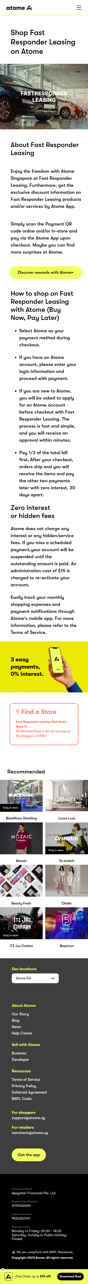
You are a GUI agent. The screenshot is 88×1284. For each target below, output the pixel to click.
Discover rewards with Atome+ (46, 272)
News (16, 1027)
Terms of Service (26, 1079)
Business (19, 1053)
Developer (20, 1059)
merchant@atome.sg (30, 1133)
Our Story (20, 1014)
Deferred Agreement (29, 1092)
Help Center (22, 1033)
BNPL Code (21, 1099)
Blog (15, 1020)
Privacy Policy (24, 1086)
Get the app (29, 1155)
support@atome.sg (28, 1118)
